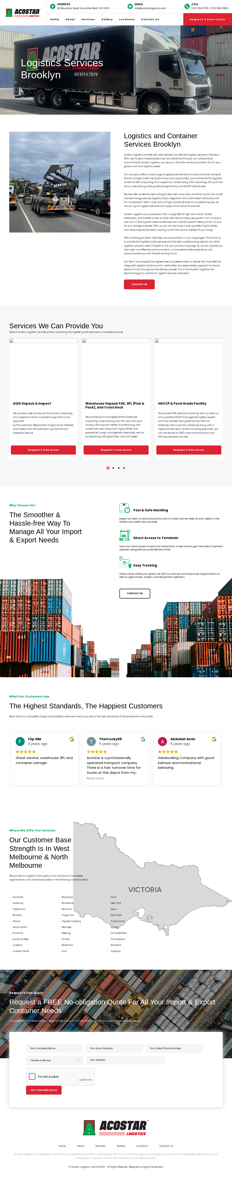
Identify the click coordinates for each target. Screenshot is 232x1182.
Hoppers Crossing (71, 921)
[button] (108, 468)
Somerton (116, 945)
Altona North (20, 927)
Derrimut (67, 909)
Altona (16, 921)
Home (54, 19)
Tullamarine (118, 921)
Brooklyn (17, 915)
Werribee (66, 927)
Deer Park (116, 903)
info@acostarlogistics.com (150, 8)
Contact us (150, 19)
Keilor (114, 909)
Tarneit (66, 939)
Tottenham (19, 909)
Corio (113, 897)
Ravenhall (67, 945)
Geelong (66, 933)
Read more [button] (24, 778)
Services (88, 19)
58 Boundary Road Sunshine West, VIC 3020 (83, 8)
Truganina (68, 915)
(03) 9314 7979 (199, 8)
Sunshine (18, 933)
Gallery (107, 19)
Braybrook (67, 897)
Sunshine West (21, 939)
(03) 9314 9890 (220, 8)
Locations (127, 19)
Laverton (17, 945)
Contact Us (139, 284)
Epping (115, 927)
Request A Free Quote (43, 450)
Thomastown (118, 939)
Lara (64, 951)
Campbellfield (119, 933)
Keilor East (116, 915)
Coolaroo (116, 951)
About (70, 19)
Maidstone (67, 903)
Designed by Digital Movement (146, 1166)
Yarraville (18, 897)
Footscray (18, 903)
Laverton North (21, 951)
